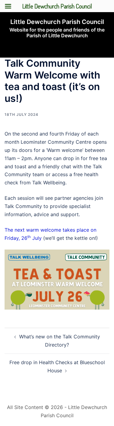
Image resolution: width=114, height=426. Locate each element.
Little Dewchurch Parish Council (57, 21)
